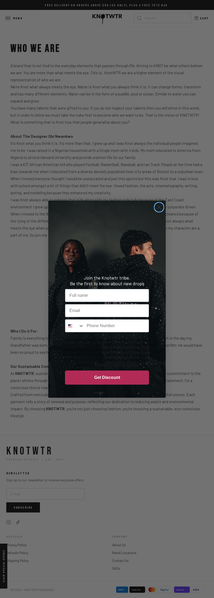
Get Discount (107, 377)
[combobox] (74, 326)
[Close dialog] (159, 207)
